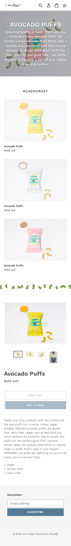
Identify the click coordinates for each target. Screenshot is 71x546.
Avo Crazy (28, 534)
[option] (18, 355)
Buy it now (35, 405)
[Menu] (65, 5)
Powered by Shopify (46, 534)
